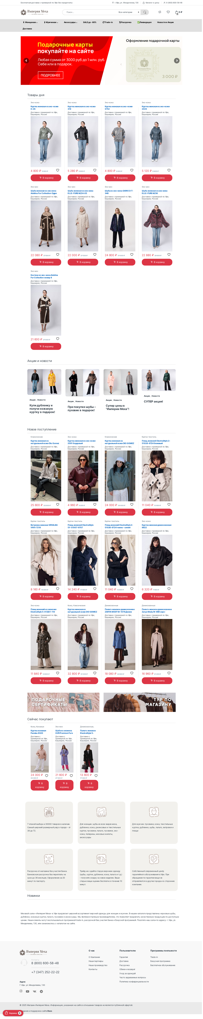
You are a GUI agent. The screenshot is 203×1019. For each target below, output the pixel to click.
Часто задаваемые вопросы (132, 977)
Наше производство (98, 965)
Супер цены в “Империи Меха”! (117, 407)
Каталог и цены (152, 3)
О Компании (94, 957)
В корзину (48, 177)
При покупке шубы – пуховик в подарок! (82, 408)
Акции (33, 400)
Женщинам (30, 22)
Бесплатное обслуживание (162, 965)
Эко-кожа (35, 102)
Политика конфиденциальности (134, 981)
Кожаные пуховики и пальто (39, 727)
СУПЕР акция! (153, 401)
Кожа (70, 605)
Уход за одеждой (127, 973)
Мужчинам (51, 22)
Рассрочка (126, 22)
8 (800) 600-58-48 (174, 3)
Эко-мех (34, 187)
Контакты (93, 969)
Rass (49, 1011)
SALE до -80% (89, 22)
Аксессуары (70, 22)
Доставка (27, 28)
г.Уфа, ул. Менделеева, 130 (126, 3)
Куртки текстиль (149, 437)
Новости (41, 400)
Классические (37, 437)
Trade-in (109, 22)
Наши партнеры (96, 961)
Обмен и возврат (127, 969)
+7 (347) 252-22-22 (45, 972)
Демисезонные (111, 605)
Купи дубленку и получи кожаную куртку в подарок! (42, 409)
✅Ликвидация (144, 22)
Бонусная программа (160, 961)
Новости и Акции (165, 22)
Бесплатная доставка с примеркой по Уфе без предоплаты (46, 3)
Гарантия (123, 957)
